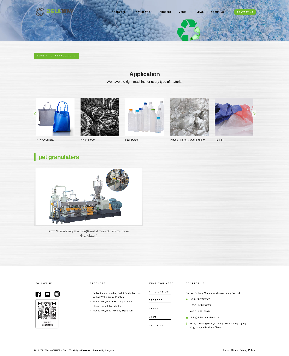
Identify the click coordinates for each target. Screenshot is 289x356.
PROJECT (165, 12)
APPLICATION (144, 12)
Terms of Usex (230, 350)
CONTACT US (245, 12)
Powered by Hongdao (103, 350)
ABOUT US (217, 12)
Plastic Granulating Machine (108, 306)
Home (41, 56)
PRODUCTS (119, 12)
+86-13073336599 (200, 299)
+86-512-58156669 (200, 305)
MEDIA (183, 12)
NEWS (200, 12)
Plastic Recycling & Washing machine (113, 301)
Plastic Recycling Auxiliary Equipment (113, 310)
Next (254, 113)
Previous (35, 113)
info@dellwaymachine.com (205, 317)
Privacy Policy (247, 350)
